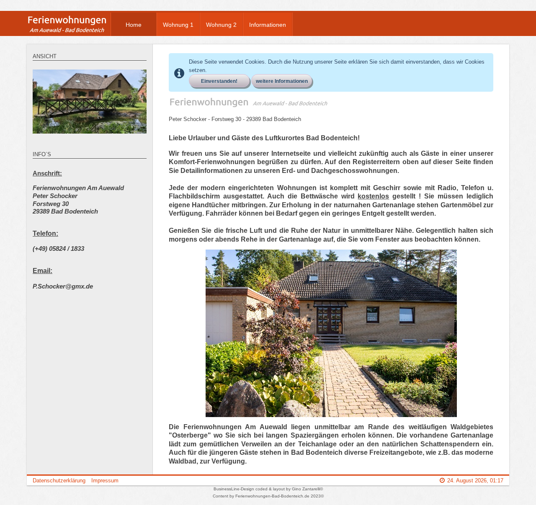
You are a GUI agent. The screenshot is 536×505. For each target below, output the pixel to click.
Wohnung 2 (221, 24)
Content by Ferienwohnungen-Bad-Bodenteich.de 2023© (268, 496)
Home (134, 24)
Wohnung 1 (178, 24)
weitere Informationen (282, 81)
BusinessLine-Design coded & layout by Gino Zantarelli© (268, 489)
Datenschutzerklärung (59, 480)
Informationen (267, 24)
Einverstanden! (219, 81)
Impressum (105, 480)
